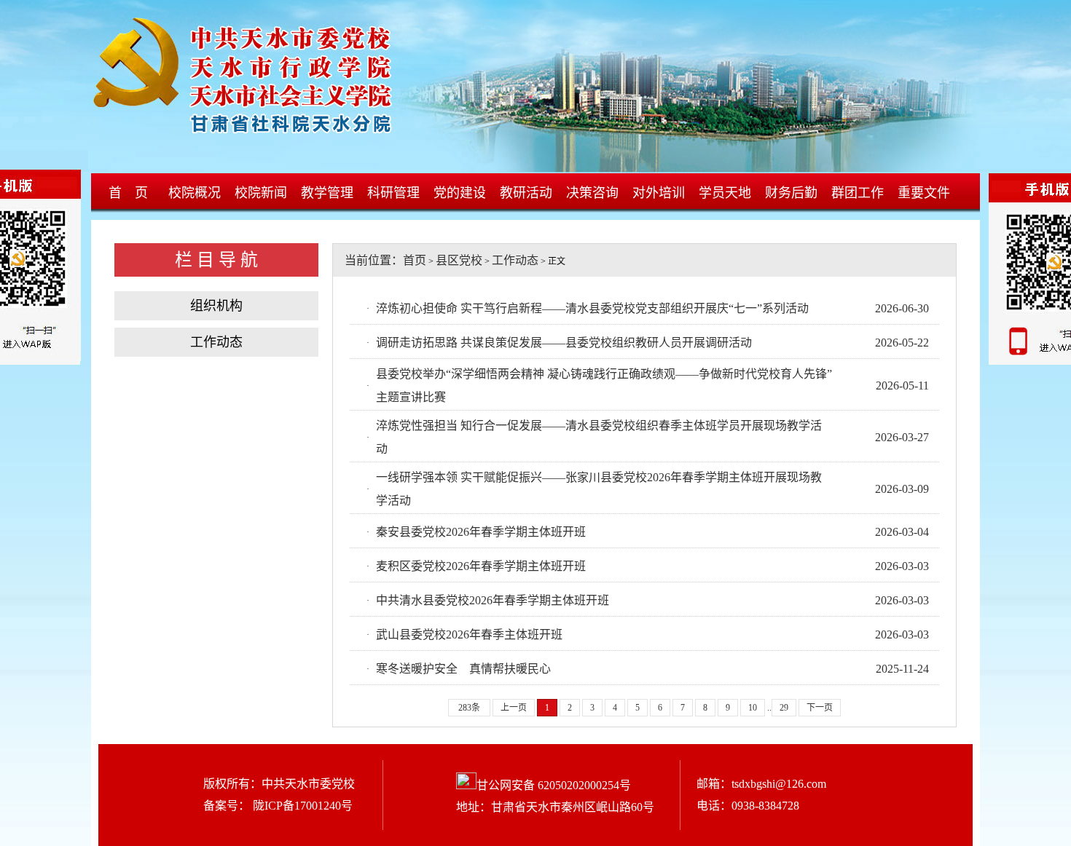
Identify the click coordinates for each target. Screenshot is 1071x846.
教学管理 (327, 193)
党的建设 (460, 193)
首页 (414, 260)
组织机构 (216, 306)
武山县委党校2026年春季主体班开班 (469, 634)
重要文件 (924, 193)
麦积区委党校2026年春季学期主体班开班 (481, 566)
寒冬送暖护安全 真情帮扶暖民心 (463, 669)
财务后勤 (791, 193)
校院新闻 (261, 193)
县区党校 (459, 260)
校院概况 (194, 193)
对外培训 (658, 193)
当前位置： (368, 260)
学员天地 (725, 193)
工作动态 (216, 342)
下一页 (820, 708)
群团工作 (857, 193)
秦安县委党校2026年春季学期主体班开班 (481, 532)
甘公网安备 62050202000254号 (553, 785)
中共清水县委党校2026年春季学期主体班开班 (492, 600)
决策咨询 (592, 193)
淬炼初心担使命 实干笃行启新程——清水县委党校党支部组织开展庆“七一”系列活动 (592, 308)
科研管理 (393, 193)
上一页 (514, 708)
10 (752, 708)
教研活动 (526, 193)
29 (784, 708)
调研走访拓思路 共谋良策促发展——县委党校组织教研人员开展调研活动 (564, 342)
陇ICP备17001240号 (301, 805)
